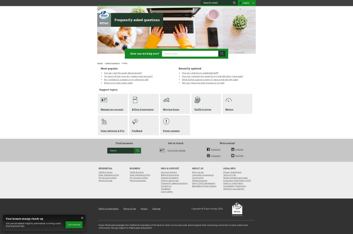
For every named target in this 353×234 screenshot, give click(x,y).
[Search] (137, 151)
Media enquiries (199, 180)
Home (100, 63)
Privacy (144, 208)
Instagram (216, 156)
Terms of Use (229, 175)
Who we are (198, 172)
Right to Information (233, 183)
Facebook (215, 149)
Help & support (113, 63)
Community (198, 178)
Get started (74, 224)
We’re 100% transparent (203, 183)
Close (82, 218)
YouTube (239, 155)
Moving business (138, 180)
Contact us (166, 186)
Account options (169, 172)
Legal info (229, 168)
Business (135, 168)
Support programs (169, 178)
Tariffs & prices (105, 172)
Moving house (105, 180)
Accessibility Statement (234, 186)
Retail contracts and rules (235, 178)
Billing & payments (170, 175)
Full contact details (176, 150)
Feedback (165, 189)
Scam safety (167, 191)
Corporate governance (203, 175)
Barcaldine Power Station (204, 186)
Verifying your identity (233, 189)
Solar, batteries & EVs (109, 175)
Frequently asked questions (174, 183)
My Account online (108, 178)
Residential (105, 168)
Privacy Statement (232, 172)
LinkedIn (239, 149)
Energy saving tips (170, 180)
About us (197, 168)
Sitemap (156, 208)
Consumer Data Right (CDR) (237, 180)
